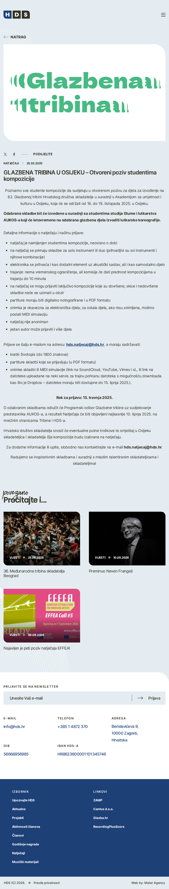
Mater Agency (154, 883)
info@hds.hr (14, 726)
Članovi (18, 835)
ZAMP (97, 800)
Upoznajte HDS (23, 800)
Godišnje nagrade (25, 844)
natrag (18, 36)
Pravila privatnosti (47, 883)
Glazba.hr (100, 818)
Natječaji (18, 853)
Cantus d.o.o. (103, 809)
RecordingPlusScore (108, 826)
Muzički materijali (25, 862)
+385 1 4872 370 (72, 726)
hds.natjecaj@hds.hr (85, 344)
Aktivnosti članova (26, 826)
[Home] (17, 15)
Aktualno (19, 809)
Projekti (18, 818)
